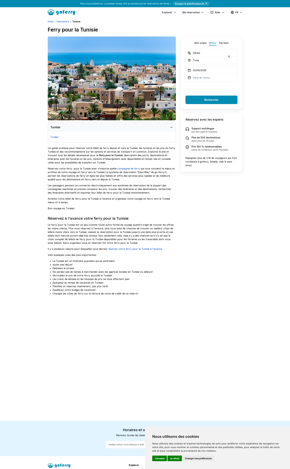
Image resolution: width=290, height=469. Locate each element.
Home (50, 21)
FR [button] (236, 12)
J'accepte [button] (159, 458)
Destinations (63, 21)
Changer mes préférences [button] (198, 458)
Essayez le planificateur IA (189, 3)
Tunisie (54, 137)
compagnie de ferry (128, 168)
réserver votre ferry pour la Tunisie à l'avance (135, 248)
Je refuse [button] (174, 458)
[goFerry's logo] (62, 12)
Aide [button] (217, 12)
